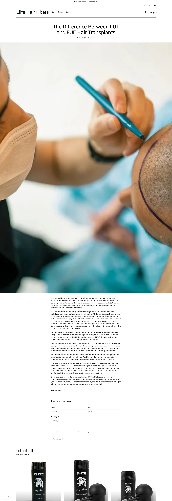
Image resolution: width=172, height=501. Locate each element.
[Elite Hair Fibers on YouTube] (155, 5)
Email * (89, 407)
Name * (53, 407)
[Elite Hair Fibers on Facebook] (144, 5)
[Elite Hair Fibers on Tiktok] (149, 5)
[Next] (103, 1)
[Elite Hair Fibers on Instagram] (147, 5)
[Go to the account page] (150, 12)
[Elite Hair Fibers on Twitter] (152, 5)
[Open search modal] (146, 12)
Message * (55, 417)
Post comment (58, 439)
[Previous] (69, 1)
